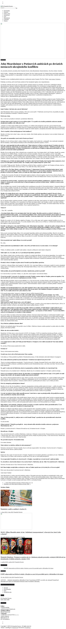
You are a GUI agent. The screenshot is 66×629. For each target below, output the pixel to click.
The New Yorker (53, 70)
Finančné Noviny (25, 70)
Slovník (6, 587)
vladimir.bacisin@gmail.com (8, 609)
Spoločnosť (7, 15)
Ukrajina (60, 70)
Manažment (7, 18)
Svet (5, 16)
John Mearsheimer (34, 70)
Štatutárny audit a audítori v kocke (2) (14, 509)
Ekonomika (7, 10)
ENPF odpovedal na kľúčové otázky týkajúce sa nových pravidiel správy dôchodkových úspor (32, 574)
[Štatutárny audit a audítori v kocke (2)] (16, 506)
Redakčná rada (7, 592)
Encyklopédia (7, 589)
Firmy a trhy (7, 13)
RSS (5, 590)
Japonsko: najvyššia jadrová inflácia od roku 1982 (17, 484)
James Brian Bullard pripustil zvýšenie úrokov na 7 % (18, 482)
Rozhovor (3, 60)
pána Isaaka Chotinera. (55, 79)
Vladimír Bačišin (20, 537)
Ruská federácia (44, 70)
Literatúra (6, 19)
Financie (6, 12)
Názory (6, 21)
